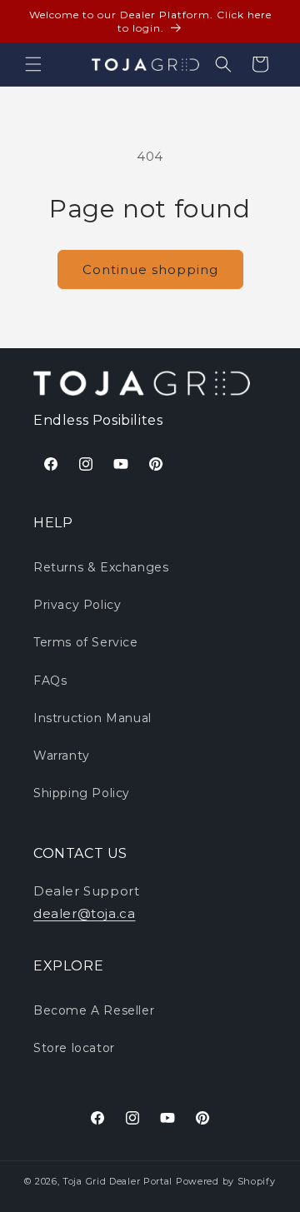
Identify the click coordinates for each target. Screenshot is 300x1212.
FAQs (50, 680)
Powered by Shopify (226, 1181)
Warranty (61, 755)
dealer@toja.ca (84, 913)
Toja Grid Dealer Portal (117, 1181)
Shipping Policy (81, 793)
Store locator (74, 1047)
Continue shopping (150, 269)
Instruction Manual (92, 718)
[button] (33, 64)
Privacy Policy (77, 604)
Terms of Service (85, 642)
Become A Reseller (93, 1010)
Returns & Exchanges (100, 567)
